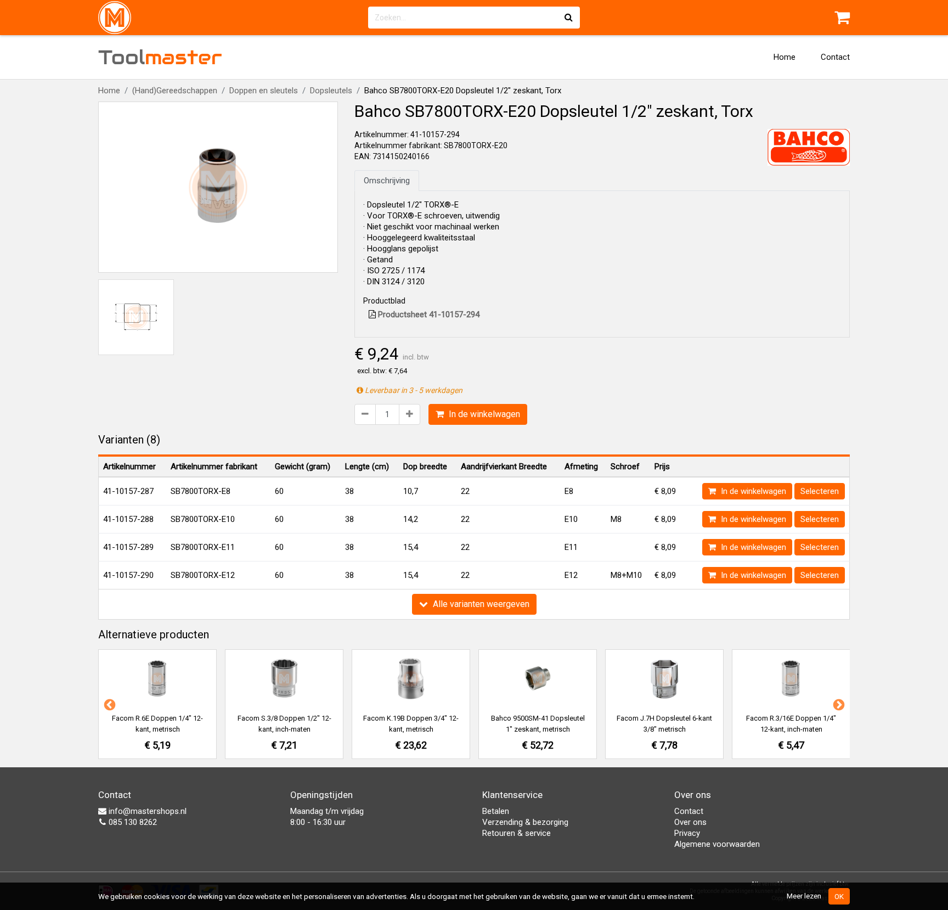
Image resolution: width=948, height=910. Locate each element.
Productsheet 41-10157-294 (427, 314)
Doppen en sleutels (263, 91)
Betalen (495, 811)
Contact (835, 57)
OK (839, 896)
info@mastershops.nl (146, 811)
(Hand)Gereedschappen (174, 91)
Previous (108, 704)
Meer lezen (804, 895)
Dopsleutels (331, 91)
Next (837, 704)
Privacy (687, 833)
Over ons (690, 822)
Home (784, 57)
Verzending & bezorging (525, 822)
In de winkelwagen (483, 414)
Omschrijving (387, 181)
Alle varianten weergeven (480, 604)
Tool (160, 57)
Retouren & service (516, 833)
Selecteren (819, 491)
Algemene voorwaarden (717, 844)
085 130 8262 (131, 822)
